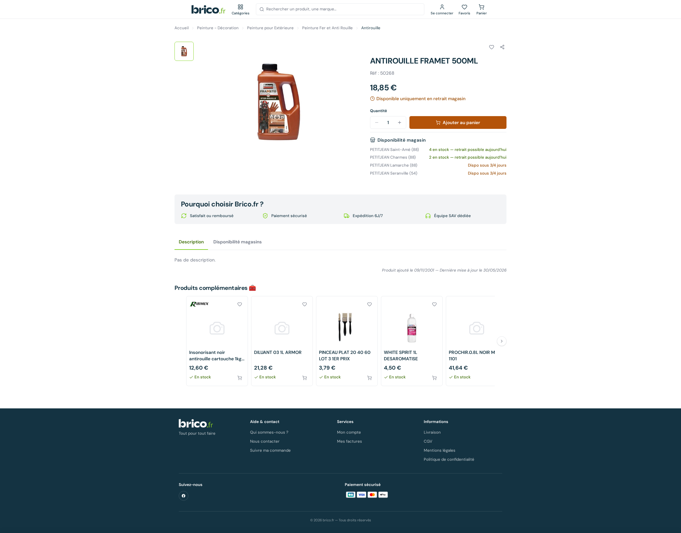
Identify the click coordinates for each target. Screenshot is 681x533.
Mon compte (349, 432)
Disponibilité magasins (237, 242)
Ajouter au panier (461, 122)
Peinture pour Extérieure (270, 28)
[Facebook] (183, 496)
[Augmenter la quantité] (399, 122)
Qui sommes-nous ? (269, 432)
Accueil (182, 28)
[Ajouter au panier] (239, 378)
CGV (428, 441)
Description (191, 242)
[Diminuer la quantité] (376, 122)
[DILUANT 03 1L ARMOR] (282, 341)
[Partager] (502, 47)
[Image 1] (184, 51)
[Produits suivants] (501, 341)
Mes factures (349, 441)
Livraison (432, 432)
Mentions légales (439, 450)
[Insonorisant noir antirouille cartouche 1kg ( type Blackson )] (217, 341)
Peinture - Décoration (218, 28)
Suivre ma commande (270, 450)
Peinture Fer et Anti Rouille (327, 28)
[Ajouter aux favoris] (491, 47)
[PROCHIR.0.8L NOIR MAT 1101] (476, 341)
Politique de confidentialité (449, 459)
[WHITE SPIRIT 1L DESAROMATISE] (411, 341)
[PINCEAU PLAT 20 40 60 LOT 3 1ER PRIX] (346, 341)
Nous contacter (265, 441)
